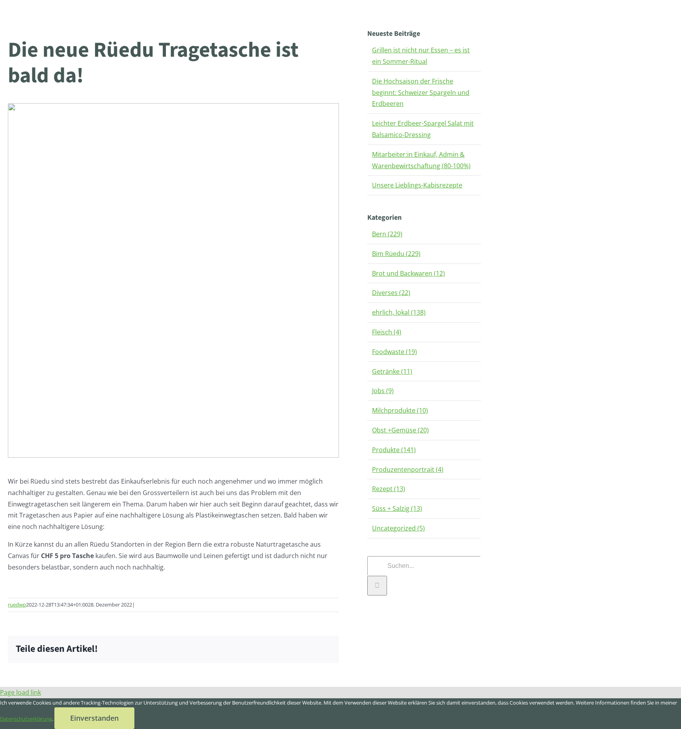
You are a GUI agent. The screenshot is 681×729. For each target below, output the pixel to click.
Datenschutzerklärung (26, 718)
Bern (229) (387, 234)
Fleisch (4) (386, 332)
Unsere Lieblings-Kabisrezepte (417, 185)
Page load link (20, 692)
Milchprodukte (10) (400, 410)
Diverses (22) (391, 292)
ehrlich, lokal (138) (399, 312)
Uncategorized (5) (398, 528)
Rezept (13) (388, 488)
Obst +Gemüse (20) (400, 430)
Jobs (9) (383, 390)
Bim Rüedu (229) (396, 253)
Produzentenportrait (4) (407, 469)
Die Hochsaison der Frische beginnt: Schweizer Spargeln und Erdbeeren (420, 92)
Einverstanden (94, 718)
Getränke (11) (392, 371)
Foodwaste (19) (394, 351)
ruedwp (17, 604)
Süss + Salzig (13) (397, 508)
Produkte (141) (394, 449)
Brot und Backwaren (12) (408, 273)
